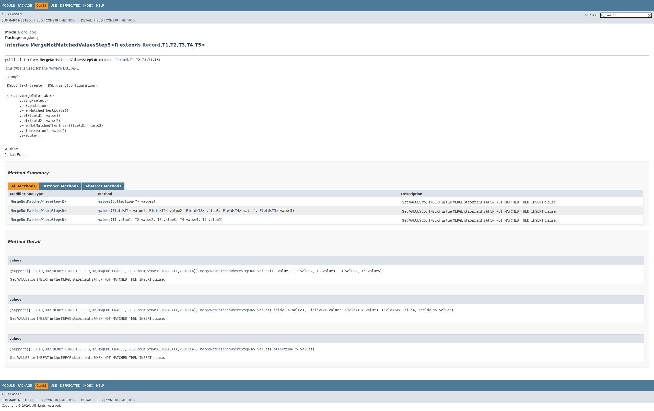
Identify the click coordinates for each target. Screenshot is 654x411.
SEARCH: (592, 15)
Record (151, 45)
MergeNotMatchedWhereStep (35, 201)
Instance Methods (60, 186)
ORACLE (118, 271)
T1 (127, 211)
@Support (18, 271)
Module (8, 5)
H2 (94, 271)
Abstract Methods (103, 186)
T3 (200, 211)
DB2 (48, 271)
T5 (274, 211)
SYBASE (153, 271)
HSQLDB (104, 271)
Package (25, 5)
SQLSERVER (135, 271)
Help (100, 5)
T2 (163, 211)
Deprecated (70, 5)
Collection (122, 201)
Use (54, 5)
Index (88, 5)
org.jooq (28, 32)
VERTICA (187, 271)
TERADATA (169, 271)
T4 (237, 211)
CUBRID (36, 271)
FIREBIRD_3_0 (77, 271)
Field (117, 211)
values (104, 201)
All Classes (12, 14)
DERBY (58, 271)
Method (68, 20)
